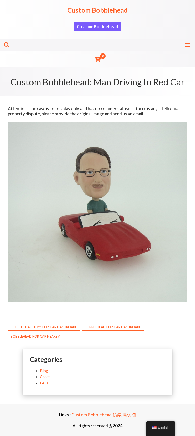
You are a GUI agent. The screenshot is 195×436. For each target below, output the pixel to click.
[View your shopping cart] (97, 59)
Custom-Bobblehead (97, 26)
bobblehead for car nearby (35, 336)
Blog (44, 370)
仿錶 (117, 414)
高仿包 (129, 414)
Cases (45, 376)
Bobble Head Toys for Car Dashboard (44, 327)
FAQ (44, 382)
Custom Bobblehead (97, 10)
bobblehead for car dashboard (113, 327)
